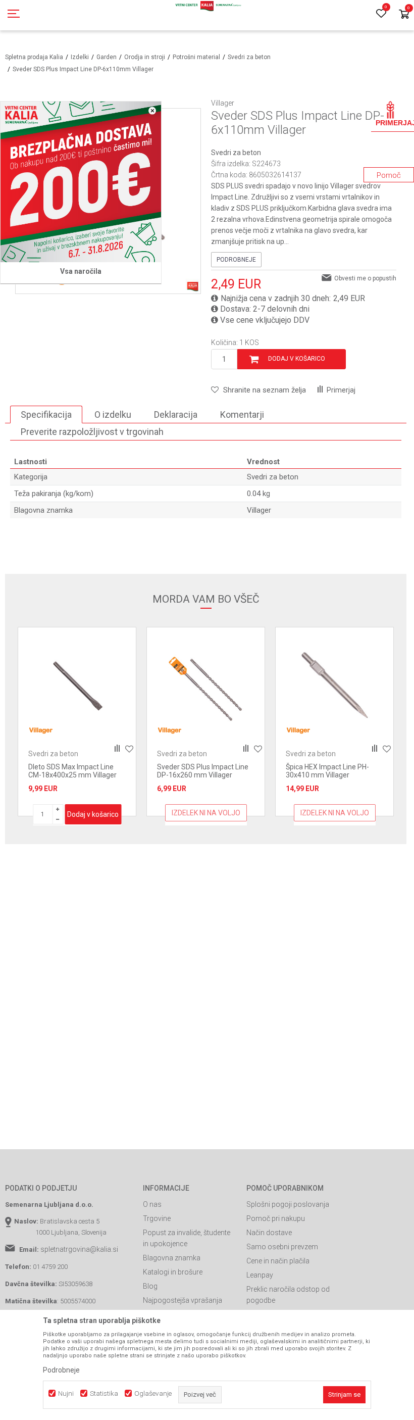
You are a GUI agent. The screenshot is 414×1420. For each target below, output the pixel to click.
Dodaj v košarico (296, 358)
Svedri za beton (249, 57)
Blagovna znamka (171, 1258)
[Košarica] (404, 15)
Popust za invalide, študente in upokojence (186, 1238)
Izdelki (80, 57)
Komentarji (242, 414)
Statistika (104, 1393)
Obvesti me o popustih (365, 278)
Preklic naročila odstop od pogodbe (288, 1294)
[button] (258, 390)
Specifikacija (46, 414)
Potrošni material (196, 57)
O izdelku (112, 414)
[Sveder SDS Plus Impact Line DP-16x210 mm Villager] (334, 686)
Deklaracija (175, 414)
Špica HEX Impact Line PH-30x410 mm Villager (198, 771)
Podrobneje (236, 259)
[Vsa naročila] (81, 182)
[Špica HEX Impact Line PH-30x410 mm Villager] (206, 686)
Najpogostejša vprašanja (182, 1300)
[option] (77, 721)
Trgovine (157, 1218)
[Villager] (41, 730)
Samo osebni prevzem (282, 1247)
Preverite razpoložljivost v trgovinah (92, 431)
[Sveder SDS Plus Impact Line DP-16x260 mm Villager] (77, 686)
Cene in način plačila (277, 1261)
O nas (152, 1204)
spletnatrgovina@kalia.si (79, 1249)
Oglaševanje (153, 1393)
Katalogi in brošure (172, 1272)
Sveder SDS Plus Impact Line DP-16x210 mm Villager (331, 771)
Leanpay (259, 1275)
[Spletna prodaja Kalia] (207, 15)
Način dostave (269, 1233)
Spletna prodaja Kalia (34, 57)
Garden (106, 57)
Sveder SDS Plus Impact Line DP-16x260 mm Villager (74, 771)
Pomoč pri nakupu (275, 1218)
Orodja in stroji (144, 57)
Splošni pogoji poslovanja (287, 1204)
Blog (150, 1286)
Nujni (66, 1393)
